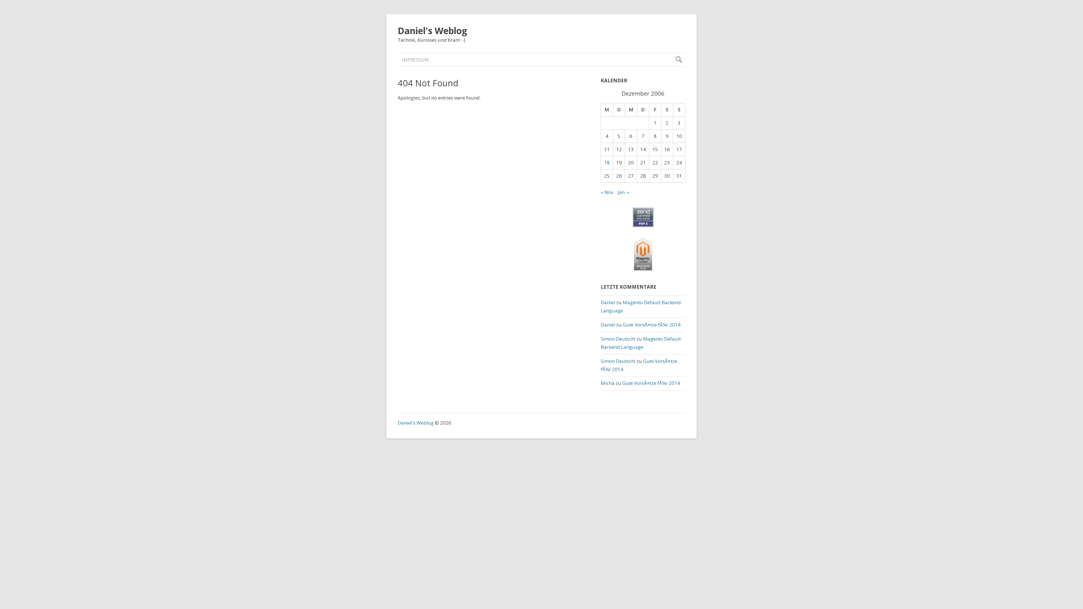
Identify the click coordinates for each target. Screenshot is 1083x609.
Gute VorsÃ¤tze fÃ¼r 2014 (652, 324)
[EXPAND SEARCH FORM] (678, 59)
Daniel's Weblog (432, 31)
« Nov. (607, 192)
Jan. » (623, 192)
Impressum (415, 59)
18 (607, 162)
